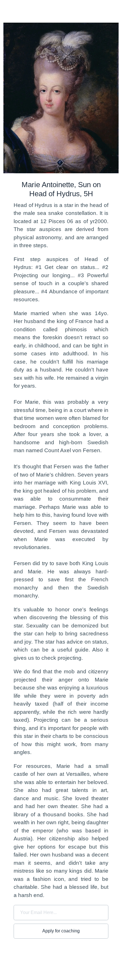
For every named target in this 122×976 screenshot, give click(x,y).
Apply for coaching (61, 930)
